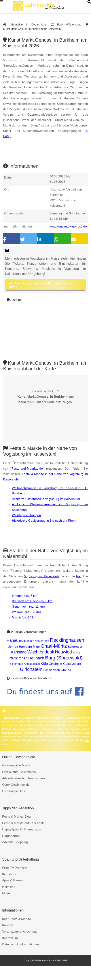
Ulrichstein (31, 669)
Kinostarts (9, 874)
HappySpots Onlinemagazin (21, 829)
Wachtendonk (40, 651)
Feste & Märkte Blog (16, 816)
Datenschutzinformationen (20, 944)
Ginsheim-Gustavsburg (65, 663)
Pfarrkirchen (17, 658)
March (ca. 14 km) (25, 617)
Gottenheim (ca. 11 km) (28, 606)
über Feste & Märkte (16, 919)
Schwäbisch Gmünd (57, 670)
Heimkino (8, 886)
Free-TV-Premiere (15, 867)
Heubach (36, 658)
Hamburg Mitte (29, 646)
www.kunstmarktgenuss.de (68, 226)
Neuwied (63, 651)
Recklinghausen (67, 640)
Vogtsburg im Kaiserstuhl (41, 576)
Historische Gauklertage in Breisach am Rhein (44, 520)
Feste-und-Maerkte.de (27, 468)
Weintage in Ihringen (26, 515)
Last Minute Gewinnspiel (19, 772)
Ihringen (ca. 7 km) (25, 595)
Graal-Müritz (54, 646)
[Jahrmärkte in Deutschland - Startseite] (44, 6)
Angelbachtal (32, 663)
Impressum (10, 938)
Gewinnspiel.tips (13, 791)
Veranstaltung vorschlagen (20, 931)
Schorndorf (75, 646)
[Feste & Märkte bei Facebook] (45, 699)
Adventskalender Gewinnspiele (23, 778)
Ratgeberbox (11, 836)
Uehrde (13, 646)
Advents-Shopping (15, 842)
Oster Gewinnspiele (16, 784)
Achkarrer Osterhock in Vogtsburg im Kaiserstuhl (46, 499)
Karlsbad (19, 652)
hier (78, 576)
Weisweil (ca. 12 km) (26, 612)
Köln (44, 663)
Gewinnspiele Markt (16, 765)
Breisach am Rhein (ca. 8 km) (32, 601)
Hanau (12, 640)
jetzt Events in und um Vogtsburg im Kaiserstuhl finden (42, 285)
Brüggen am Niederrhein (34, 640)
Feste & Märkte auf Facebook (23, 823)
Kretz (76, 652)
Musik (6, 893)
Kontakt (7, 925)
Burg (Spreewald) (63, 658)
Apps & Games (12, 880)
